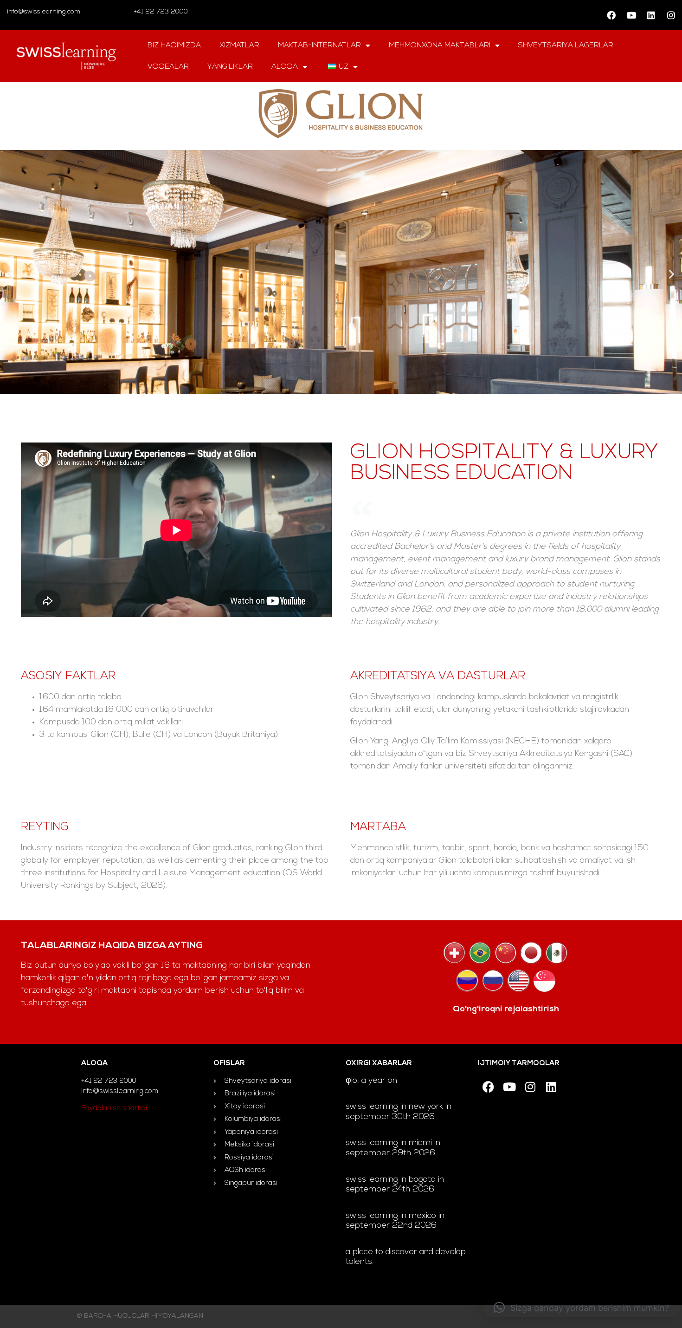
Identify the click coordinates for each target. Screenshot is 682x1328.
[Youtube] (631, 15)
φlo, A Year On (371, 1081)
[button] (10, 274)
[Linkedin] (651, 15)
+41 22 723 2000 (160, 11)
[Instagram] (671, 15)
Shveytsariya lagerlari (566, 45)
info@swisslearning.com (43, 11)
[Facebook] (611, 15)
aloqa (284, 67)
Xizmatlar (239, 45)
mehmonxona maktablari (439, 45)
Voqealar (168, 67)
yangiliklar (230, 67)
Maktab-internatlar (319, 45)
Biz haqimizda (174, 45)
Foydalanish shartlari (115, 1108)
